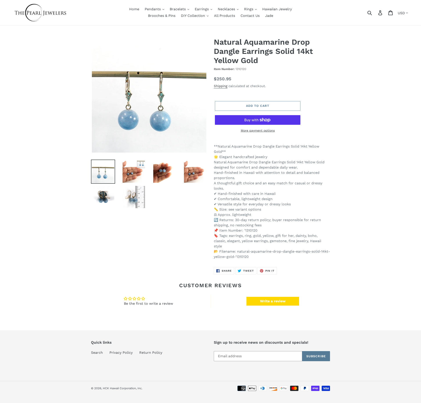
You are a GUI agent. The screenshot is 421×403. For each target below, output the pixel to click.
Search (97, 352)
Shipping (220, 86)
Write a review (272, 301)
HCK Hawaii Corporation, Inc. (122, 388)
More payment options (258, 130)
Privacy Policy (121, 352)
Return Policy (150, 352)
